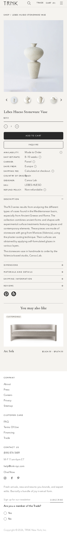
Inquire (33, 145)
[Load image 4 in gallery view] (53, 100)
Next (61, 100)
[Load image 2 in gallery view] (27, 100)
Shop (6, 15)
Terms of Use (11, 427)
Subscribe (56, 500)
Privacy (7, 400)
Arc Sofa (9, 351)
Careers (8, 395)
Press (6, 390)
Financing (9, 433)
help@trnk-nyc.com (14, 466)
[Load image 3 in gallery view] (40, 100)
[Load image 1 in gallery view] (14, 100)
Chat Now (9, 472)
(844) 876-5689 (12, 453)
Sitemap (8, 406)
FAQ (6, 422)
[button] (29, 3)
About (7, 384)
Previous (6, 100)
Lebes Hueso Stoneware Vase (29, 15)
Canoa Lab (31, 180)
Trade (40, 3)
